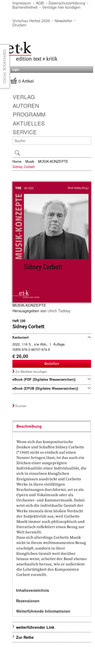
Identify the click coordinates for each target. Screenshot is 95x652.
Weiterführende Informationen (43, 611)
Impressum (21, 3)
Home (16, 161)
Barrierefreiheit (24, 7)
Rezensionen (28, 600)
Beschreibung (29, 426)
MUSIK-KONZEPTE (53, 161)
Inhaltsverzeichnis (32, 590)
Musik (29, 161)
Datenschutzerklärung (67, 3)
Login (15, 70)
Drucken (19, 24)
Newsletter (63, 20)
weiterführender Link (35, 627)
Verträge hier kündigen (61, 7)
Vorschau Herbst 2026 (31, 20)
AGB (40, 3)
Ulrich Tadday (59, 310)
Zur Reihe (25, 637)
